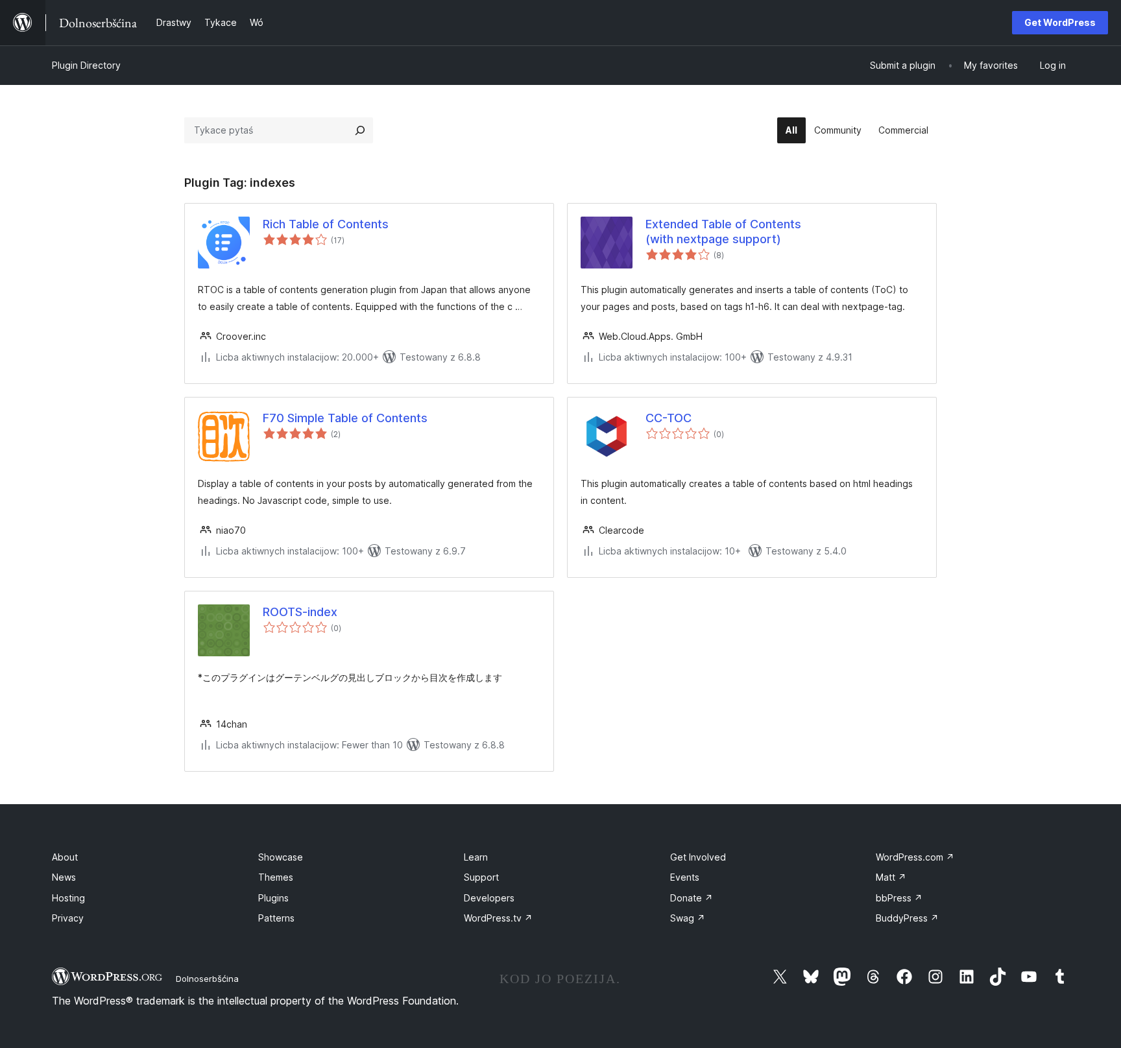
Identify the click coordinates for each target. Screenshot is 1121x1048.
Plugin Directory (86, 65)
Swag (687, 917)
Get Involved (698, 857)
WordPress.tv (498, 917)
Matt (891, 877)
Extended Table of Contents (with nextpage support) (723, 231)
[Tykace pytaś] (360, 130)
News (64, 877)
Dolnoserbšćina (207, 978)
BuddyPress (907, 917)
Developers (489, 897)
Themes (275, 877)
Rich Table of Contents (326, 224)
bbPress (899, 897)
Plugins (273, 897)
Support (481, 877)
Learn (476, 857)
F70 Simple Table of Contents (345, 418)
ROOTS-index (300, 612)
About (65, 857)
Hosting (68, 897)
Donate (691, 897)
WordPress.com (915, 857)
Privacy (68, 917)
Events (684, 877)
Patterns (276, 917)
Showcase (280, 857)
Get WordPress (1060, 22)
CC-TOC (668, 418)
